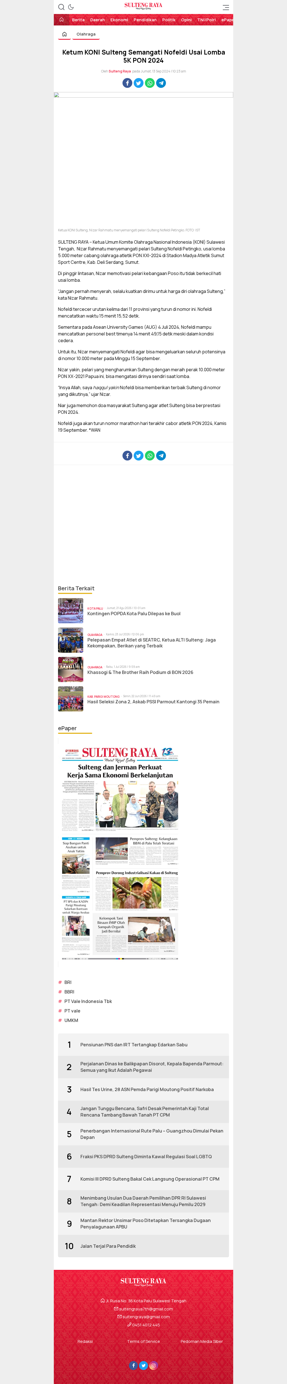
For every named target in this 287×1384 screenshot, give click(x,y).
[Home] (61, 20)
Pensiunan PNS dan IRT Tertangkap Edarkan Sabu (134, 1045)
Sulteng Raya (120, 71)
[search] (61, 7)
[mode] (71, 7)
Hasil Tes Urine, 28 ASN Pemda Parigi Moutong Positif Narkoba (147, 1089)
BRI (67, 982)
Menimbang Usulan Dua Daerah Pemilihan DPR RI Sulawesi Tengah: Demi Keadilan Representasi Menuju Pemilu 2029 (143, 1201)
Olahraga (86, 34)
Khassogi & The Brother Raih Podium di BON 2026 (140, 672)
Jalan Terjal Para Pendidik (108, 1246)
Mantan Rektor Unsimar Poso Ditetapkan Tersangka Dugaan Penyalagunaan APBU (145, 1223)
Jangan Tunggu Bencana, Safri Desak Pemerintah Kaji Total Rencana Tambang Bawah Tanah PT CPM (144, 1111)
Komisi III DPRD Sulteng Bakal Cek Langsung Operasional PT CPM (149, 1179)
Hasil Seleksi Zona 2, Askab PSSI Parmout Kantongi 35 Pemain (153, 702)
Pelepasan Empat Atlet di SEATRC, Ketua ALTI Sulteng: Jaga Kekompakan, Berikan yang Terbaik (151, 643)
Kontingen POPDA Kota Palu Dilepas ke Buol (133, 614)
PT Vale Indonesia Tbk (88, 1001)
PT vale (72, 1011)
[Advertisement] (143, 524)
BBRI (69, 992)
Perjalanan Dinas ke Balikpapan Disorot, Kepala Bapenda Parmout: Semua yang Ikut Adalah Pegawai (152, 1067)
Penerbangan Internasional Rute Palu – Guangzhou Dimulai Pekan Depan (151, 1134)
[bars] (224, 7)
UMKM (71, 1020)
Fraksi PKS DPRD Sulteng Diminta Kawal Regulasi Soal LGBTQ (146, 1156)
